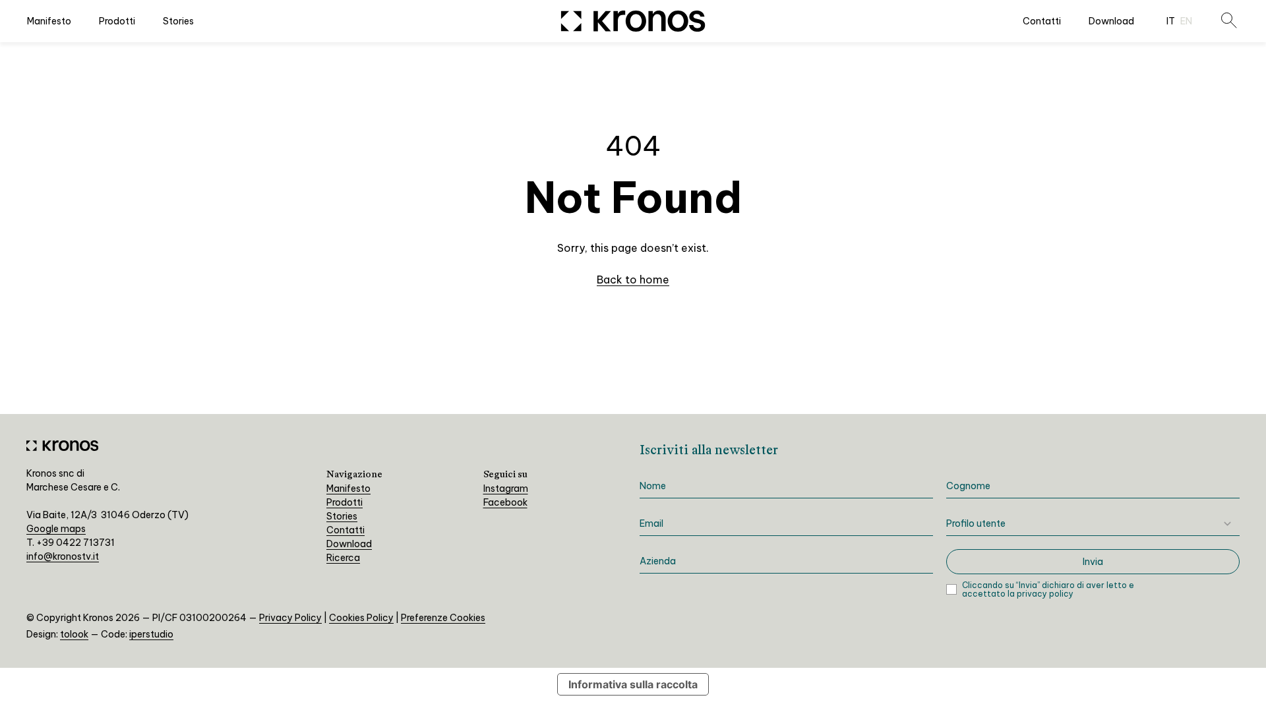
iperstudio (151, 634)
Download (1111, 21)
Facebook (505, 502)
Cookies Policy (361, 618)
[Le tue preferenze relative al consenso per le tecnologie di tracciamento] (1242, 688)
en (1186, 21)
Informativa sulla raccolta (633, 684)
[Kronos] (633, 21)
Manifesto (49, 21)
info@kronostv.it (62, 556)
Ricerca (343, 558)
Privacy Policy (290, 618)
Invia (1093, 562)
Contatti (1042, 21)
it (1170, 21)
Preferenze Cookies (443, 618)
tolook (74, 634)
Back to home (633, 279)
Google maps (56, 529)
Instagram (505, 488)
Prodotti (117, 21)
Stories (178, 21)
